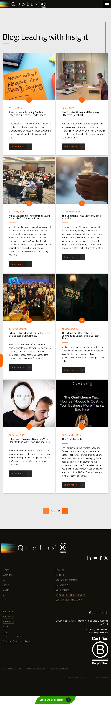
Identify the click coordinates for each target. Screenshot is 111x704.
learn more (18, 146)
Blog (5, 631)
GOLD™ (6, 585)
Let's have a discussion (51, 700)
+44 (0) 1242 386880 (98, 629)
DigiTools (60, 575)
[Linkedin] (89, 558)
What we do (8, 611)
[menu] (106, 4)
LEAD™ (6, 570)
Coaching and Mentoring (67, 580)
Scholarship (8, 621)
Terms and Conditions (59, 668)
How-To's (60, 570)
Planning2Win (62, 585)
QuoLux (20, 4)
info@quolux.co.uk (99, 632)
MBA (5, 599)
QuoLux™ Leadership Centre (69, 599)
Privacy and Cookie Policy (35, 668)
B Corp (6, 626)
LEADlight (7, 575)
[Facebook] (100, 558)
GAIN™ (6, 590)
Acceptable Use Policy (12, 668)
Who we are (8, 616)
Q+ (4, 595)
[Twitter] (106, 558)
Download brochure (12, 636)
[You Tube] (95, 558)
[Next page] (65, 511)
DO (4, 580)
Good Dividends (63, 590)
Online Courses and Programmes (71, 595)
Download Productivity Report (17, 641)
